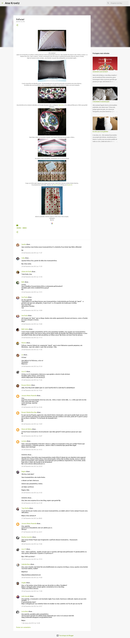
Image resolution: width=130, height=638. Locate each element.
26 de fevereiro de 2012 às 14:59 (31, 424)
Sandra (23, 244)
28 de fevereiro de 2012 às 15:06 (31, 544)
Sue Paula (24, 297)
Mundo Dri (69, 184)
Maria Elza (61, 105)
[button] (17, 25)
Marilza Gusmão (26, 537)
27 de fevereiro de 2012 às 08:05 (31, 518)
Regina (23, 471)
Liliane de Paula (26, 271)
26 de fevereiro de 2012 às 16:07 (31, 436)
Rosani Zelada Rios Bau (29, 412)
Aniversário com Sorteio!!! (100, 71)
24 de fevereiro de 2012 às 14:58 (31, 310)
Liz (22, 355)
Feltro (19, 228)
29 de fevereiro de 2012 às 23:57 (31, 606)
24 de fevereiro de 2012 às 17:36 (31, 349)
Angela (23, 582)
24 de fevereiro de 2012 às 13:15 (31, 292)
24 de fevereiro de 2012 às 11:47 (31, 253)
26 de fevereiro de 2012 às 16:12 (31, 449)
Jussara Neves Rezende (28, 395)
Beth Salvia (25, 329)
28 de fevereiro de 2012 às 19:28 (31, 577)
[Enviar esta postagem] (17, 226)
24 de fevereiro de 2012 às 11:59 (31, 266)
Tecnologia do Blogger (66, 635)
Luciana (23, 441)
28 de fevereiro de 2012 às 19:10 (31, 559)
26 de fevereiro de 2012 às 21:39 (31, 503)
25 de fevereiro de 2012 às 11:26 (31, 380)
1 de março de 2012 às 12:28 (30, 623)
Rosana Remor (26, 385)
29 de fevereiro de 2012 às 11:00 (31, 591)
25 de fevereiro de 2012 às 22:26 (31, 407)
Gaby (23, 258)
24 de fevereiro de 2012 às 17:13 (31, 337)
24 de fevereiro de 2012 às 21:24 (31, 366)
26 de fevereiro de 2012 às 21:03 (31, 492)
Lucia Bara (24, 611)
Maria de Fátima (26, 429)
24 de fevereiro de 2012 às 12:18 (31, 277)
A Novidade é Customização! (101, 101)
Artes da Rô (56, 184)
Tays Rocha (25, 508)
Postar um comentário (23, 627)
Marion (23, 343)
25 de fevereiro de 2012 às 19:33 (31, 390)
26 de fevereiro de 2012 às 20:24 (31, 466)
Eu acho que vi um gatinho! (100, 131)
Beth (22, 282)
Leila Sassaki (25, 596)
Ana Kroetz (12, 3)
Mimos (24, 228)
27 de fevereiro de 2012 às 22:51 (31, 532)
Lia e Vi (23, 371)
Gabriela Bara (25, 564)
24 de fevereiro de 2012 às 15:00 (31, 324)
